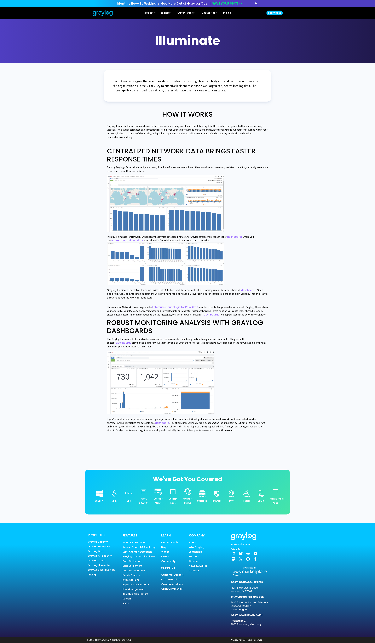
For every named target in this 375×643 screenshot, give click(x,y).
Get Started (208, 13)
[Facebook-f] (255, 559)
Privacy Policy (238, 639)
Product (148, 13)
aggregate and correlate (127, 240)
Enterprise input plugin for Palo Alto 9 (175, 307)
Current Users (185, 13)
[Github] (248, 559)
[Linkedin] (233, 553)
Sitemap (258, 639)
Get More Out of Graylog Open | (179, 3)
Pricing (227, 13)
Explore (165, 13)
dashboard (162, 423)
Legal (249, 639)
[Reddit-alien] (248, 553)
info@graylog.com (240, 544)
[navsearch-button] (256, 3)
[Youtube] (255, 553)
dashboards (234, 237)
